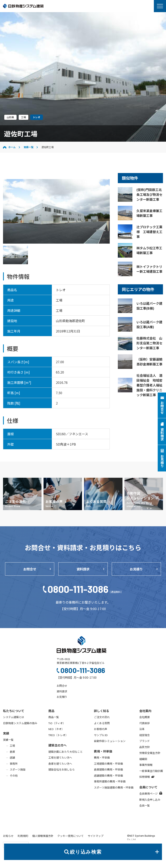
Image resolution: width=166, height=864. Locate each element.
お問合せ (29, 569)
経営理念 (144, 735)
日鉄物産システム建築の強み (20, 723)
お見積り (136, 569)
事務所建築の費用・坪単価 (110, 781)
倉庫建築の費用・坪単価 (108, 769)
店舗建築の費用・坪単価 (108, 775)
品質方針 (144, 747)
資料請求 (83, 569)
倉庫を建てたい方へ (60, 763)
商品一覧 (53, 717)
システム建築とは (13, 717)
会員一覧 (144, 805)
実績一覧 (28, 147)
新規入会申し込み (149, 799)
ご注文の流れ (102, 717)
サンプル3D (101, 735)
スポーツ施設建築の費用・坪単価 (113, 787)
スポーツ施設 (18, 769)
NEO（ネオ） (56, 729)
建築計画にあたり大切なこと (65, 752)
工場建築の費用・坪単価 (108, 763)
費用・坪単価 (102, 757)
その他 (14, 775)
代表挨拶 (144, 723)
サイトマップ (95, 836)
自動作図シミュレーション (110, 741)
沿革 (142, 729)
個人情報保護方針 (42, 836)
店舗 (12, 757)
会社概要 (144, 717)
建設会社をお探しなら (61, 769)
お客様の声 (100, 729)
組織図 (143, 759)
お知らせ (8, 836)
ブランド (144, 741)
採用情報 (144, 777)
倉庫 (12, 752)
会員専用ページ (148, 793)
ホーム (12, 147)
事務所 (14, 763)
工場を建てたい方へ (60, 757)
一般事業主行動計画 (151, 771)
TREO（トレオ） (58, 735)
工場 (12, 745)
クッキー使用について (70, 836)
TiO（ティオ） (56, 723)
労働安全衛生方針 (149, 753)
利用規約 (23, 836)
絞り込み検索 (86, 851)
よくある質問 (102, 723)
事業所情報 (145, 765)
